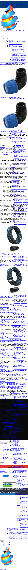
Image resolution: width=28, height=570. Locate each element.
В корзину (3, 145)
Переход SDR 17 (15, 444)
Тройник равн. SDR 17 (17, 187)
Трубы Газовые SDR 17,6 (15, 431)
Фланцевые (14, 420)
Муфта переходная (18, 145)
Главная (2, 62)
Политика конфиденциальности (7, 493)
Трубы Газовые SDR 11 (14, 427)
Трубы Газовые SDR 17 (14, 430)
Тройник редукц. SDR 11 (17, 448)
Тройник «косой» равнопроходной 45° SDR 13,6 (20, 299)
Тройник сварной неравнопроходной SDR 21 (21, 323)
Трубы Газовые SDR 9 (14, 432)
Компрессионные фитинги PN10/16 (13, 63)
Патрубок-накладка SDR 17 (23, 511)
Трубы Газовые (9, 426)
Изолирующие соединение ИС (16, 388)
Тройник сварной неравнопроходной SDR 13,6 (20, 317)
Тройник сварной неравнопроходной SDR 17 (21, 320)
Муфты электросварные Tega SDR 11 (24, 487)
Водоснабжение (8, 62)
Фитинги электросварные (15, 338)
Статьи (4, 429)
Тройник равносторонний (20, 369)
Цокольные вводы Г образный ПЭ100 (18, 538)
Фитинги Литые (13, 435)
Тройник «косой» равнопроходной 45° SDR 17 (20, 303)
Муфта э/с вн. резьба (22, 349)
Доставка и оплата (7, 423)
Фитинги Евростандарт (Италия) (19, 452)
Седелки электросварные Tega (22, 517)
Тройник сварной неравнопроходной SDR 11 (21, 314)
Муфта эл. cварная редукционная (18, 353)
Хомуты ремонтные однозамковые (17, 384)
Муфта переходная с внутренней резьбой (19, 147)
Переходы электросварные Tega (22, 514)
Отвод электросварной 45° (24, 497)
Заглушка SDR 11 (15, 178)
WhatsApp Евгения (7, 484)
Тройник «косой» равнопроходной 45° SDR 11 (20, 295)
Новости (5, 430)
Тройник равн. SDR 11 (17, 445)
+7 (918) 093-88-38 (5, 542)
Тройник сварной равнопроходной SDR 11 (20, 328)
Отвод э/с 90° (20, 362)
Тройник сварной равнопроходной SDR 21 (20, 336)
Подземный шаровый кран (12, 422)
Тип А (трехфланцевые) (17, 395)
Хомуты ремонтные (10, 382)
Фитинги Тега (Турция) (17, 472)
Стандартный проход (14, 424)
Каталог (5, 420)
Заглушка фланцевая (14, 373)
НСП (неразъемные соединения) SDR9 (18, 532)
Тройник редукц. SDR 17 (17, 193)
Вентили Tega (20, 479)
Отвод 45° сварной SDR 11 (21, 222)
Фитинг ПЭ (9, 433)
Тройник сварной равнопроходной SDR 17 (20, 333)
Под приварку (14, 419)
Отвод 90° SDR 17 (15, 183)
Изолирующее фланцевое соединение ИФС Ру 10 (20, 397)
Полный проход (12, 423)
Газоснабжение (6, 437)
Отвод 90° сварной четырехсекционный (16, 262)
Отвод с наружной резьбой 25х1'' (8, 97)
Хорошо (17, 492)
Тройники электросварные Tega (22, 521)
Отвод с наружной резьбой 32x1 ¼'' (9, 131)
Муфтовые (14, 418)
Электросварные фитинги (20, 343)
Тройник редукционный (20, 471)
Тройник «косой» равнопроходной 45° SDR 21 (20, 307)
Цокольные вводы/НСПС (12, 528)
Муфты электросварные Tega (22, 483)
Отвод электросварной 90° (24, 501)
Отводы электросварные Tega (22, 494)
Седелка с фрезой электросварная (18, 364)
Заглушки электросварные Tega (22, 481)
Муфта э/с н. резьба (22, 351)
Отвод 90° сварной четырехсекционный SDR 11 (20, 265)
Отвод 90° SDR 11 (15, 182)
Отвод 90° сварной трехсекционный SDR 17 (20, 257)
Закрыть (2, 441)
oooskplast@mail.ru (9, 415)
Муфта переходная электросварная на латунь (20, 455)
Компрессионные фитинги (15, 137)
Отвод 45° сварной (16, 221)
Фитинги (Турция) (16, 339)
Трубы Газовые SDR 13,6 (15, 428)
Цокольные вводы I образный (16, 533)
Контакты (5, 422)
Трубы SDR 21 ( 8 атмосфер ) (18, 133)
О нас (4, 428)
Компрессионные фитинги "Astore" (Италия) (18, 139)
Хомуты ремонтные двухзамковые (17, 383)
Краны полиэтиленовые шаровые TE (20, 474)
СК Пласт (6, 439)
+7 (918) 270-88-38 (5, 544)
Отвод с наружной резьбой (21, 156)
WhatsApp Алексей (7, 486)
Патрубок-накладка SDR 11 (23, 507)
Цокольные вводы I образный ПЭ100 (18, 534)
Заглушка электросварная (20, 453)
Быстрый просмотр (4, 265)
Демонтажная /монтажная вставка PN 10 (17, 99)
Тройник (16, 158)
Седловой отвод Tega (22, 519)
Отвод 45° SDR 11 (15, 437)
